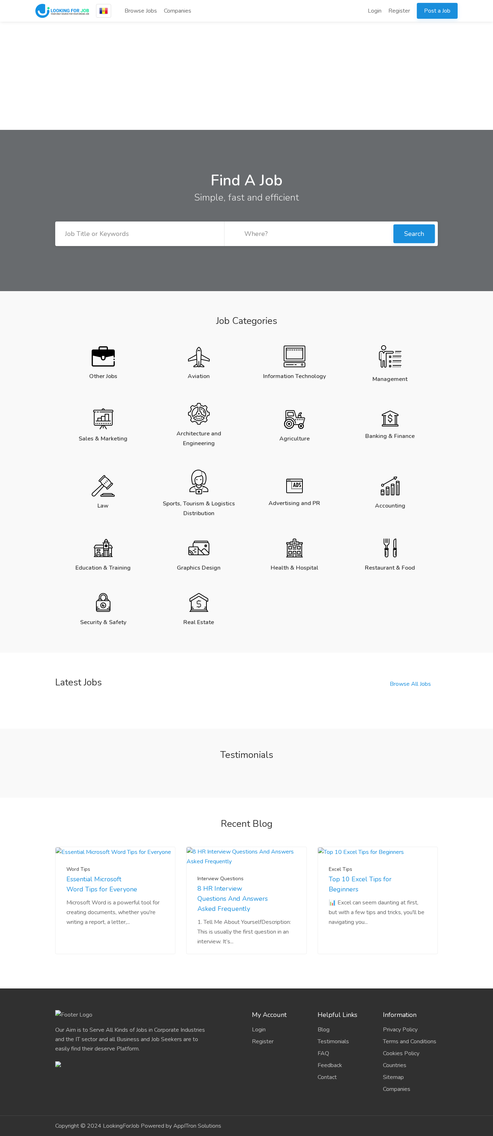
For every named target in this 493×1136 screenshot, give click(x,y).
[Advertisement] (246, 75)
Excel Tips (340, 869)
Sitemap (393, 1077)
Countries (394, 1065)
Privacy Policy (400, 1030)
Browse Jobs (140, 11)
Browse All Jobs (410, 684)
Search (414, 233)
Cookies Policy (401, 1053)
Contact (327, 1077)
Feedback (330, 1065)
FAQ (323, 1053)
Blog (324, 1030)
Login (373, 11)
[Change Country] (103, 11)
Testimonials (333, 1041)
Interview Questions (220, 878)
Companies (177, 11)
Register (399, 11)
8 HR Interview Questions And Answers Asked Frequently (232, 898)
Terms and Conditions (409, 1041)
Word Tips (78, 869)
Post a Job (437, 11)
